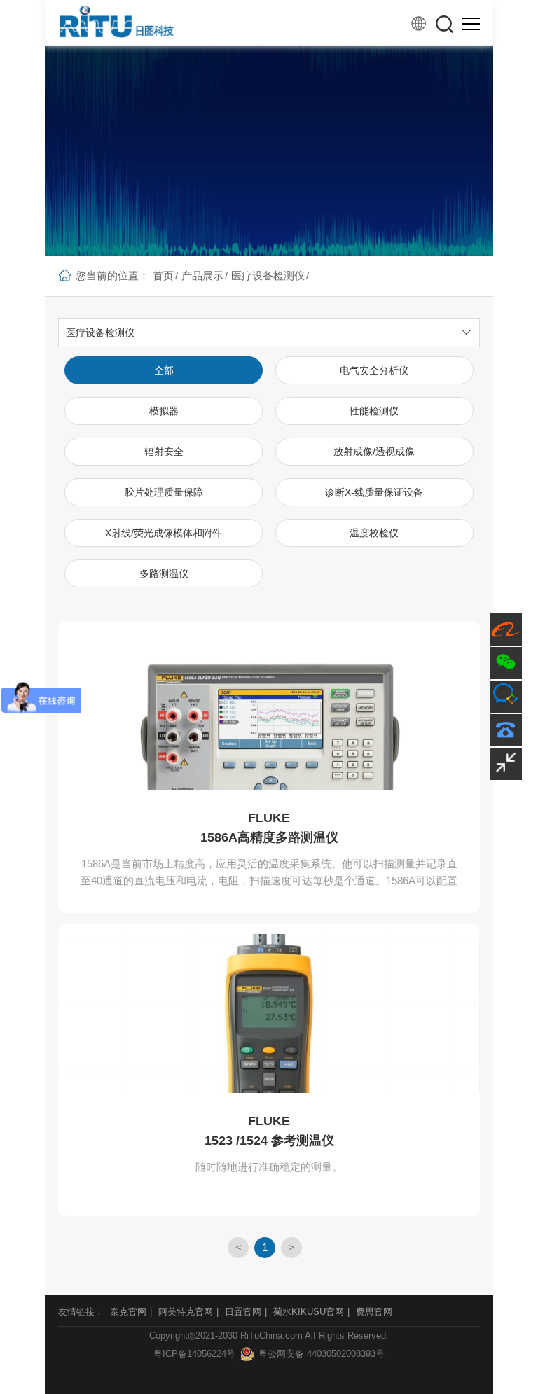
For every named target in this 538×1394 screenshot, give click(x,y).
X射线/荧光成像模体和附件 (163, 532)
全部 (164, 370)
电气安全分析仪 (374, 370)
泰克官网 (128, 1311)
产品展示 (202, 275)
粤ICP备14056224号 (194, 1353)
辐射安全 (164, 451)
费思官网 (374, 1311)
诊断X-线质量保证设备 (374, 492)
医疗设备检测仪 (268, 275)
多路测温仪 (163, 573)
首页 (163, 275)
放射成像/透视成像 (374, 451)
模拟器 (164, 411)
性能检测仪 (374, 411)
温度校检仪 (374, 532)
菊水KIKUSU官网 (308, 1311)
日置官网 (243, 1311)
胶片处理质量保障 (164, 492)
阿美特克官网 (185, 1311)
